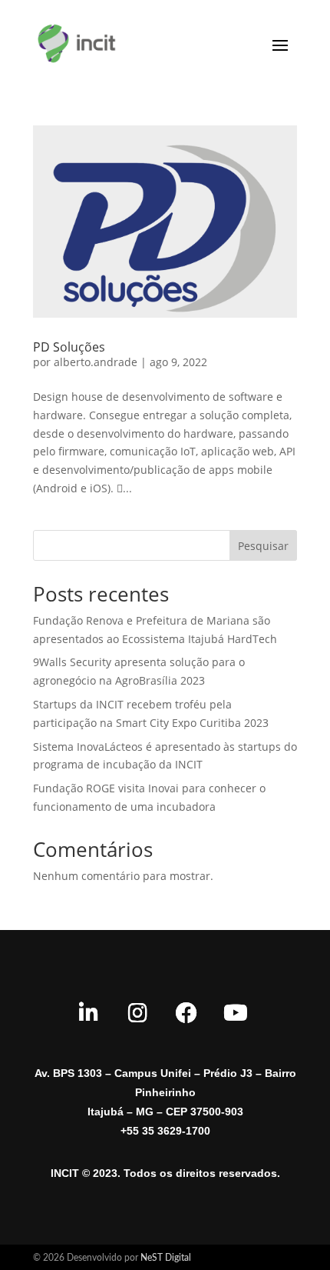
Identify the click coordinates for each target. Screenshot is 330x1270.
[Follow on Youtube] (235, 1013)
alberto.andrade (95, 362)
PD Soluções (69, 346)
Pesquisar (263, 545)
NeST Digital (165, 1257)
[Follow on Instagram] (137, 1013)
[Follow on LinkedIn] (88, 1013)
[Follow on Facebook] (186, 1013)
